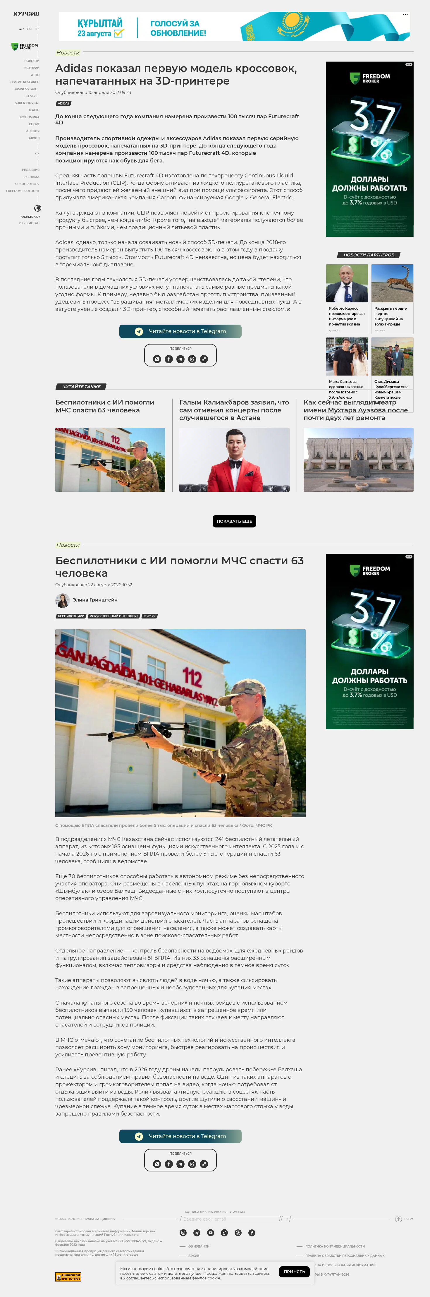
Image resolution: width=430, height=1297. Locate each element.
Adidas (63, 103)
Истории (31, 68)
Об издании (198, 1246)
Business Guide (26, 89)
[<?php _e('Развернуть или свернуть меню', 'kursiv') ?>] (37, 208)
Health (33, 110)
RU (21, 29)
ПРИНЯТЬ (294, 1271)
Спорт (34, 124)
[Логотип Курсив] (26, 14)
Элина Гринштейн (95, 600)
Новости (31, 61)
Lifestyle (31, 96)
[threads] (238, 1232)
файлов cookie (206, 1278)
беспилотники (71, 616)
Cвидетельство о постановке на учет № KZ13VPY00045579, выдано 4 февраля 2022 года (108, 1243)
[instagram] (183, 1232)
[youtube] (210, 1232)
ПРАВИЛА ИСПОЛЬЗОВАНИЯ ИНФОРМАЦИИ (340, 1265)
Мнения (32, 131)
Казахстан (29, 217)
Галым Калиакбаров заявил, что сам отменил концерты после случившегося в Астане (234, 410)
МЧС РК (150, 616)
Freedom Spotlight (22, 191)
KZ (37, 29)
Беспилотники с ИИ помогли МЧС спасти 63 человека (104, 406)
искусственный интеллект (114, 616)
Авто (35, 75)
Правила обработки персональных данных (345, 1256)
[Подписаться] (285, 1219)
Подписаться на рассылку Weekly (214, 1212)
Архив (34, 138)
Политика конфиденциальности (335, 1246)
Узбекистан (29, 223)
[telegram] (196, 1232)
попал (164, 1084)
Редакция (30, 170)
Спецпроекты (27, 184)
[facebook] (251, 1232)
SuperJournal (27, 103)
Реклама (31, 177)
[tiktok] (224, 1232)
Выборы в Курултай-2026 (327, 1275)
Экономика (29, 117)
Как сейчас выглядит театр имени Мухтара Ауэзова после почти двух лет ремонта (356, 410)
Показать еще (234, 521)
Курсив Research (24, 82)
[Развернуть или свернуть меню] (37, 154)
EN (29, 29)
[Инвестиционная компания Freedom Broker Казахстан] (24, 47)
